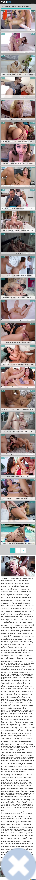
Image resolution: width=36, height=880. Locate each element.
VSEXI (6, 2)
